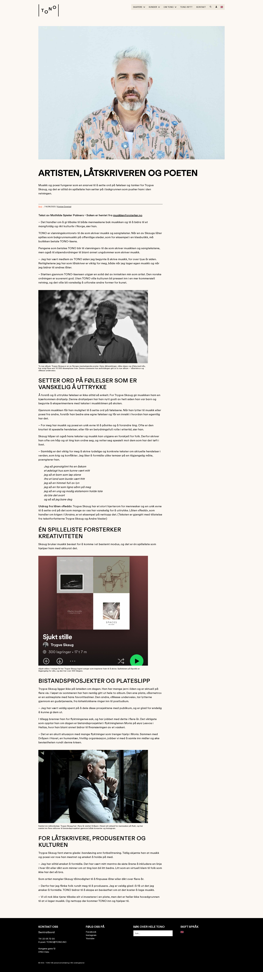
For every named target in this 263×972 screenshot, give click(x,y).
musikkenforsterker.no (127, 215)
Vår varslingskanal (77, 963)
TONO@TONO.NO (56, 942)
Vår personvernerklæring (60, 963)
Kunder (153, 7)
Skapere (137, 7)
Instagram (91, 935)
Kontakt (201, 7)
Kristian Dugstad (64, 206)
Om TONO (169, 7)
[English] (222, 6)
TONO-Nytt (186, 7)
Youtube (90, 938)
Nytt (40, 206)
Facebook (91, 931)
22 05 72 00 (48, 938)
